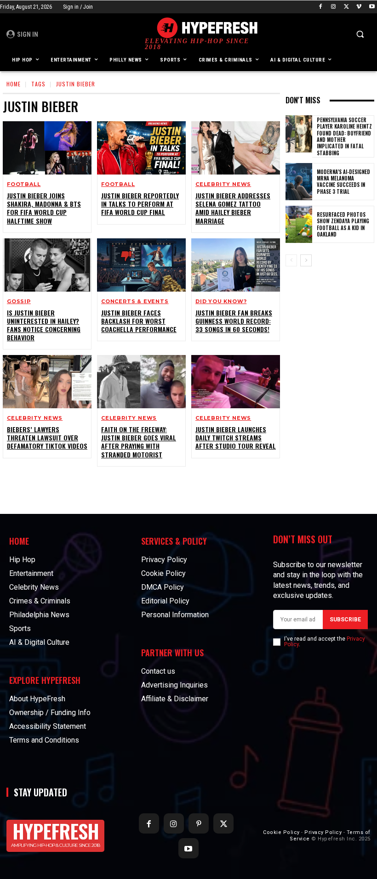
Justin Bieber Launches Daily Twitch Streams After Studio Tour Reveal (235, 437)
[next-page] (306, 260)
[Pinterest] (198, 823)
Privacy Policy (323, 832)
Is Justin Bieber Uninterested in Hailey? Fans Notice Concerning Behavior (43, 325)
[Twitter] (346, 7)
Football (23, 184)
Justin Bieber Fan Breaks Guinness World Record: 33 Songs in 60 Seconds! (233, 321)
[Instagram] (333, 7)
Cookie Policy (281, 832)
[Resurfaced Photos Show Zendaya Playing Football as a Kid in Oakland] (299, 224)
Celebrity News (223, 184)
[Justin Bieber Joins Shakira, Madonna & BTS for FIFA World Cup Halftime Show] (47, 148)
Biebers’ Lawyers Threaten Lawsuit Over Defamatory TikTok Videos (47, 437)
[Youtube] (371, 7)
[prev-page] (291, 260)
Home (13, 84)
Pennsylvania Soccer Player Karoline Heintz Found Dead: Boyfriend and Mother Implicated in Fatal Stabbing (344, 136)
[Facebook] (320, 7)
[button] (360, 34)
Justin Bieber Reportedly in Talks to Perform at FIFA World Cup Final (140, 204)
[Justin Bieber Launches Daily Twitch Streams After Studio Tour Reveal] (235, 381)
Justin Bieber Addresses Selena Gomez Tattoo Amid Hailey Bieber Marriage (232, 208)
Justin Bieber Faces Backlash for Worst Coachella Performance (139, 321)
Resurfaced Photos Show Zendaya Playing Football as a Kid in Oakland (343, 224)
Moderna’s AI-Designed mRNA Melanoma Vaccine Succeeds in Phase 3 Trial (343, 181)
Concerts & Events (135, 301)
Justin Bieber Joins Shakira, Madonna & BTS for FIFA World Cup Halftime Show (44, 208)
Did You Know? (220, 301)
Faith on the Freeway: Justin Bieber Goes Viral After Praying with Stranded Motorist (138, 441)
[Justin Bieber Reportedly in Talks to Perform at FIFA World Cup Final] (141, 148)
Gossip (19, 301)
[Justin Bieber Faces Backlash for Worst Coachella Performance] (141, 265)
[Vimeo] (359, 7)
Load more (138, 488)
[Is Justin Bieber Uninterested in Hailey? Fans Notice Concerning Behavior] (47, 265)
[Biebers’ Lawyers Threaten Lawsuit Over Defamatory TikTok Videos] (47, 381)
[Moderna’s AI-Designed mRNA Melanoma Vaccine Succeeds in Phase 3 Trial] (299, 181)
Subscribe (345, 619)
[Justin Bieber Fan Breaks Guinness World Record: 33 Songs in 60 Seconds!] (235, 265)
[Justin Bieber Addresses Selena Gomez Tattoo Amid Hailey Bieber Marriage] (235, 148)
